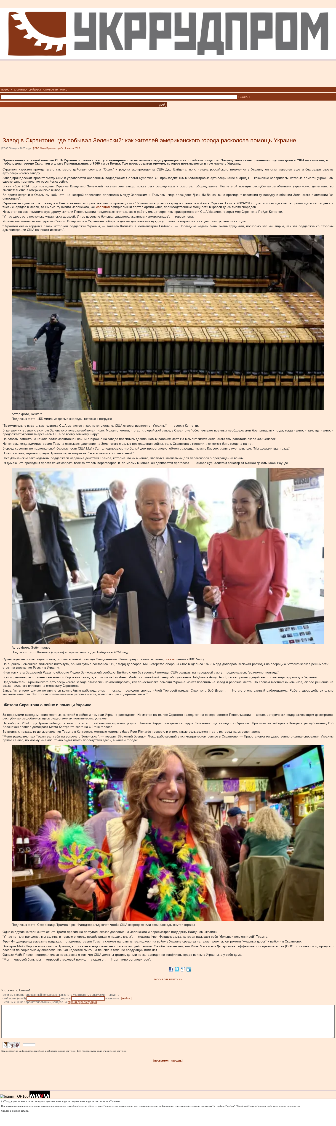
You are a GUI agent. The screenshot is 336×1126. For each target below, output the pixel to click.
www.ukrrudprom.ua (77, 1106)
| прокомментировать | (168, 1060)
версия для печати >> (168, 979)
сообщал (103, 207)
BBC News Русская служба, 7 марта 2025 (57, 148)
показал (170, 659)
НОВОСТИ (6, 90)
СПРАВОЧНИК (50, 90)
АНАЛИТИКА (20, 90)
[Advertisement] (54, 115)
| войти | (126, 998)
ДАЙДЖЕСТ (35, 90)
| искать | (244, 97)
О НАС (63, 90)
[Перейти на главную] (168, 85)
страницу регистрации (82, 1002)
